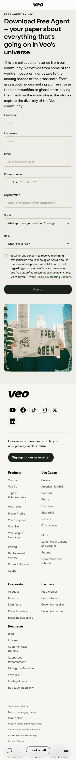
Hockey (46, 519)
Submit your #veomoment (17, 660)
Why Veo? (14, 674)
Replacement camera (16, 555)
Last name (10, 133)
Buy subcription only (21, 687)
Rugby (45, 499)
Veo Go (12, 486)
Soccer (45, 480)
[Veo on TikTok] (33, 410)
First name (10, 115)
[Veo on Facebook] (23, 410)
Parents (46, 552)
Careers (13, 598)
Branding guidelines (20, 617)
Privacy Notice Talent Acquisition (25, 723)
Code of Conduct (17, 741)
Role (7, 236)
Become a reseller (52, 604)
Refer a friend (50, 598)
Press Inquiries (17, 611)
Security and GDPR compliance (24, 729)
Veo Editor (14, 507)
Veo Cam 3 (14, 480)
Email (7, 154)
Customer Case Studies (18, 649)
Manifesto (14, 604)
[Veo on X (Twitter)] (54, 410)
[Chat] (10, 750)
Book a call (38, 750)
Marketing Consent (59, 277)
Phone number (13, 174)
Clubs (44, 535)
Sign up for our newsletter (31, 457)
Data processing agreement (22, 712)
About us (13, 591)
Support (13, 570)
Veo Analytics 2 (17, 520)
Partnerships (49, 591)
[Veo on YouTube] (12, 410)
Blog (11, 634)
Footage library (17, 681)
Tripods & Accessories (17, 495)
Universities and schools (51, 561)
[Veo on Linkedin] (12, 421)
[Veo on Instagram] (44, 410)
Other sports (49, 525)
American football (52, 486)
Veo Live (13, 526)
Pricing (12, 547)
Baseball (46, 493)
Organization (12, 195)
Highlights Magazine (21, 668)
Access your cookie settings (22, 735)
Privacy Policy (35, 277)
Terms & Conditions (18, 706)
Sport (7, 215)
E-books (13, 640)
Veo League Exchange (15, 535)
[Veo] (38, 5)
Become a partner (52, 611)
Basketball (47, 512)
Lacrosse (47, 506)
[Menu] (66, 750)
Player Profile (16, 513)
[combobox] (11, 182)
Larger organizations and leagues (54, 544)
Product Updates (19, 564)
